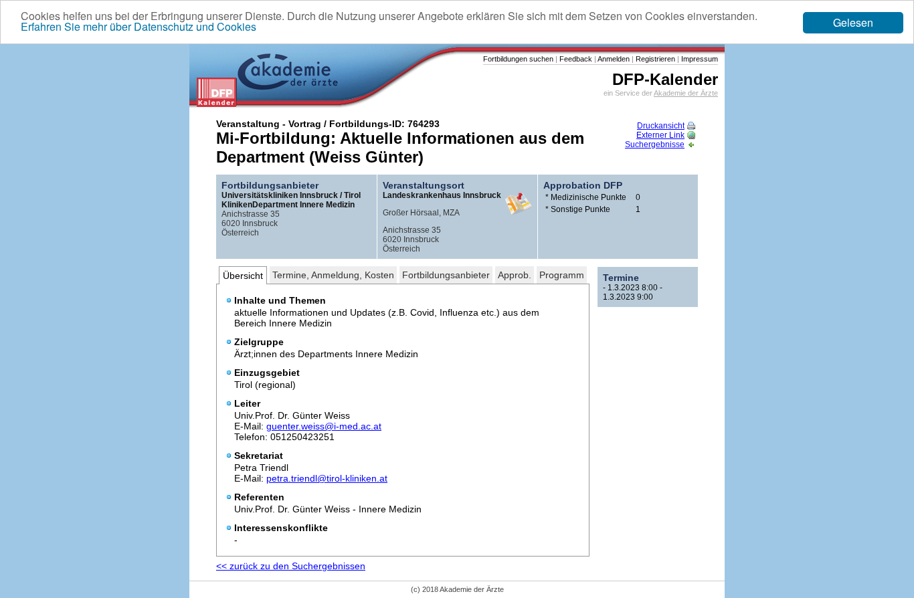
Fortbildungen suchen (518, 59)
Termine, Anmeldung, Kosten (333, 275)
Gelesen (853, 22)
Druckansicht (660, 125)
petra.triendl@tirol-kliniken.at (326, 478)
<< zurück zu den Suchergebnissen (290, 566)
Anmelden (613, 59)
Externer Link (660, 135)
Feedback (574, 59)
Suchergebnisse (654, 144)
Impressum (698, 59)
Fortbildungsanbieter (446, 275)
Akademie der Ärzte (686, 93)
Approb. (514, 275)
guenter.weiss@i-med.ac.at (323, 426)
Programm (561, 275)
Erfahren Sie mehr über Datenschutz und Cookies (138, 26)
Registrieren (654, 59)
